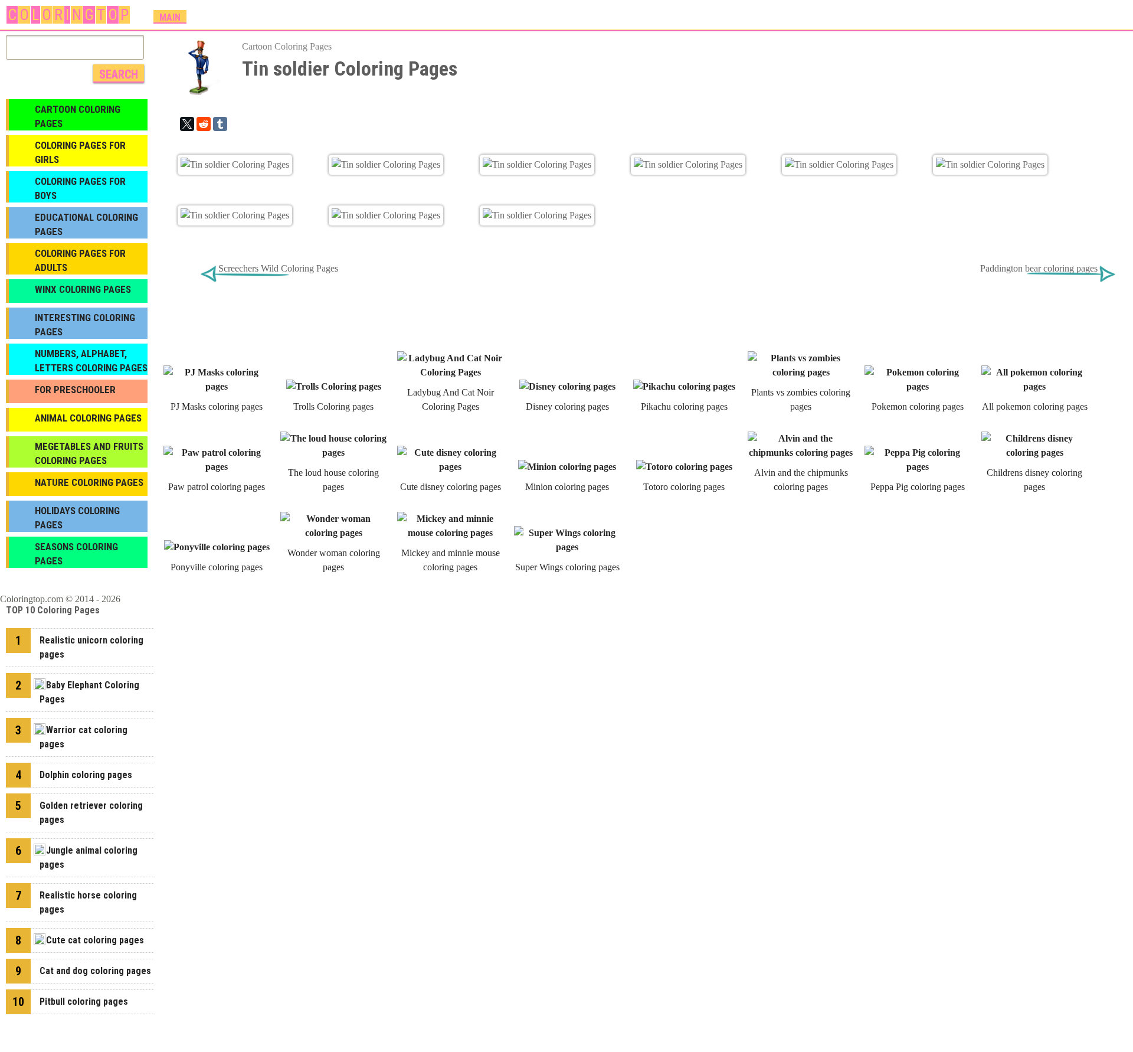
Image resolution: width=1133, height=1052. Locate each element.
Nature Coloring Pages (89, 482)
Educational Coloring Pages (86, 224)
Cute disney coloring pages (450, 487)
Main (170, 17)
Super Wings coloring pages (567, 567)
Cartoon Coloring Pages (287, 46)
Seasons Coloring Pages (76, 554)
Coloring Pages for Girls (80, 152)
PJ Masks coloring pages (217, 406)
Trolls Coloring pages (333, 406)
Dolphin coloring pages (86, 774)
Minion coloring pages (567, 487)
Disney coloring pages (567, 406)
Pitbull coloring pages (84, 1001)
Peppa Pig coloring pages (917, 487)
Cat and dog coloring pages (95, 970)
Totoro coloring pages (684, 487)
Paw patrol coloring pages (216, 487)
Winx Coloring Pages (83, 289)
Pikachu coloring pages (684, 406)
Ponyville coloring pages (217, 567)
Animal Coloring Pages (88, 418)
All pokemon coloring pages (1035, 406)
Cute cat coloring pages (95, 940)
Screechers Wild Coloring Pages (278, 268)
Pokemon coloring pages (918, 406)
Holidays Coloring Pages (77, 518)
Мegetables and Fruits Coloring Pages (89, 453)
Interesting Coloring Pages (85, 325)
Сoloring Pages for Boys (80, 188)
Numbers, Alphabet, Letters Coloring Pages (91, 361)
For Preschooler (75, 390)
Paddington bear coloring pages (1039, 268)
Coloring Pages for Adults (80, 260)
